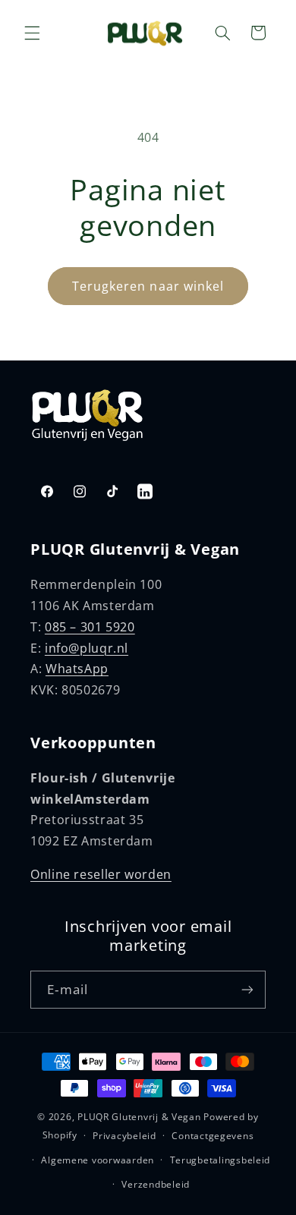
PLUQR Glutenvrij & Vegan (139, 1116)
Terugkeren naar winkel (148, 286)
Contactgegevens (212, 1135)
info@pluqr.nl (86, 648)
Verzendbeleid (155, 1184)
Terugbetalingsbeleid (220, 1160)
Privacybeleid (124, 1135)
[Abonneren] (247, 989)
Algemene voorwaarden (97, 1160)
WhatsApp (77, 668)
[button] (31, 32)
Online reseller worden (101, 874)
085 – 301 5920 (90, 627)
